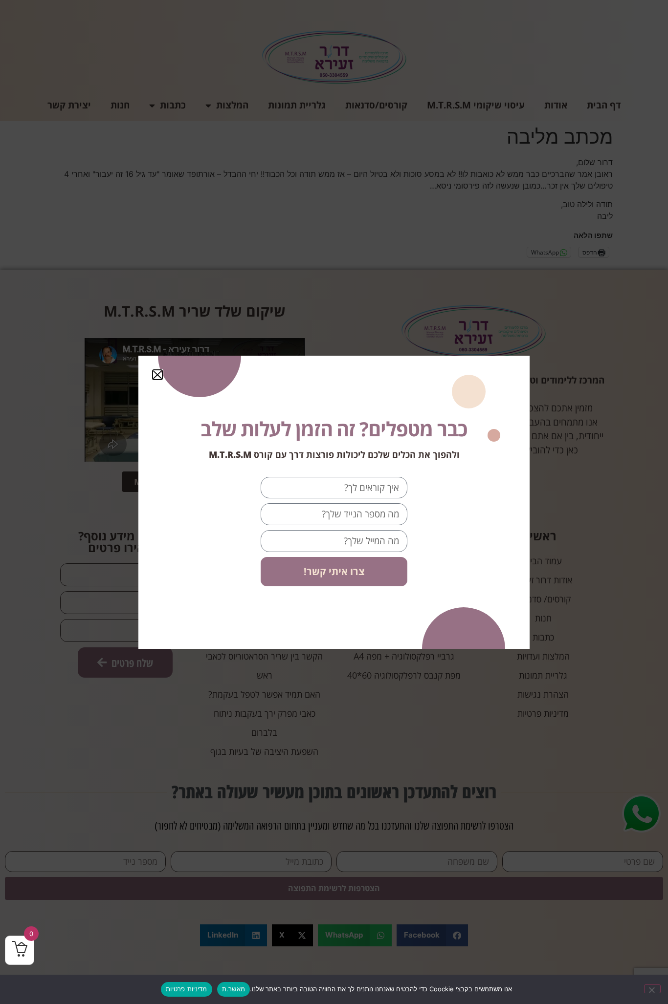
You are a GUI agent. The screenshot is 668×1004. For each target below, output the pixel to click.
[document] (334, 502)
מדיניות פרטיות (186, 989)
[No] (652, 988)
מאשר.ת (233, 989)
